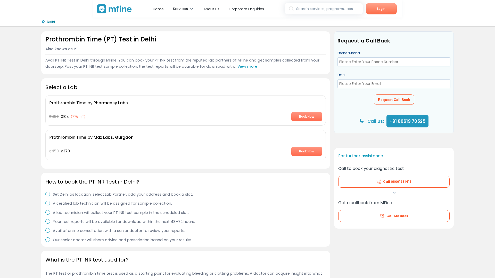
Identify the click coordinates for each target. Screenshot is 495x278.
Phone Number (348, 53)
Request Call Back (394, 100)
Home (158, 9)
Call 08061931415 (397, 181)
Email (341, 75)
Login (381, 8)
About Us (211, 9)
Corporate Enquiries (246, 9)
